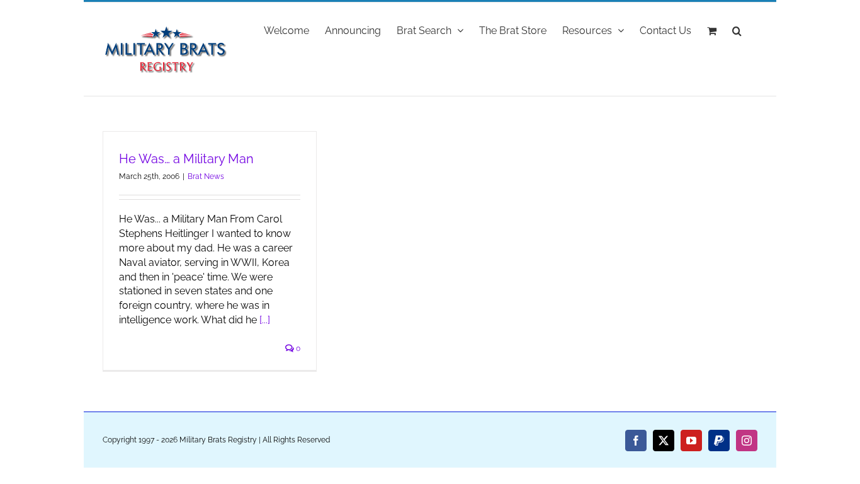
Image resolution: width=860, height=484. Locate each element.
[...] (264, 320)
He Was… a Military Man (186, 158)
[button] (737, 30)
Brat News (206, 176)
